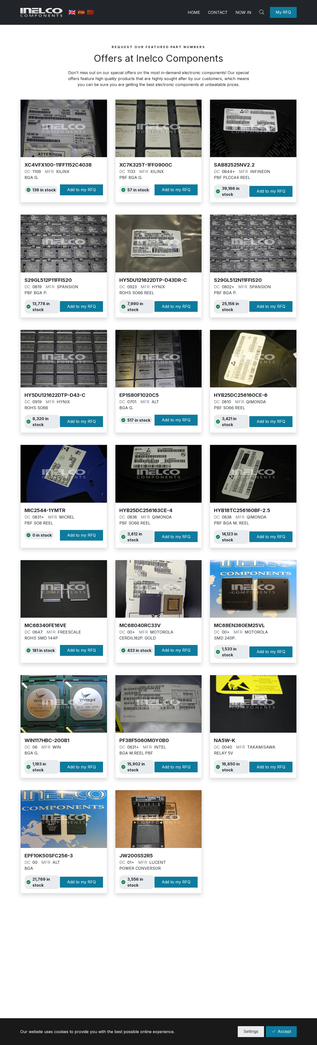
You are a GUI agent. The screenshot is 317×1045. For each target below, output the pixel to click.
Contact (218, 12)
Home (194, 12)
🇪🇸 (82, 12)
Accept (284, 1031)
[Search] (262, 12)
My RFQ (283, 12)
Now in (243, 12)
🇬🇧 (73, 12)
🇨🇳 (90, 12)
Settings (250, 1031)
